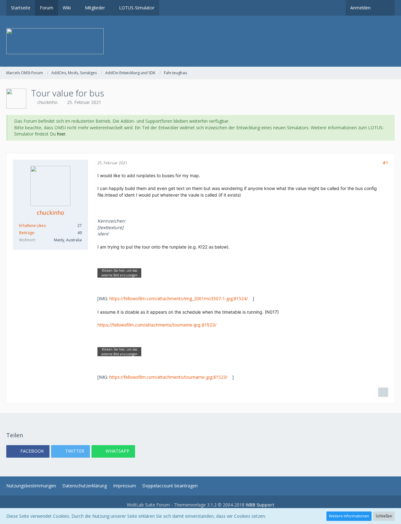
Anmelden (360, 8)
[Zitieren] (383, 392)
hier (61, 134)
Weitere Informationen (349, 516)
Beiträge (26, 232)
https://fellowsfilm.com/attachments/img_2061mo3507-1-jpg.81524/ (178, 298)
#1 (385, 163)
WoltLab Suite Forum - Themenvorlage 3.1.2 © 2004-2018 (200, 505)
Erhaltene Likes (32, 225)
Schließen (384, 516)
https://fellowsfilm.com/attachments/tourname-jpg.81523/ (156, 324)
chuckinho (47, 102)
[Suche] (385, 8)
